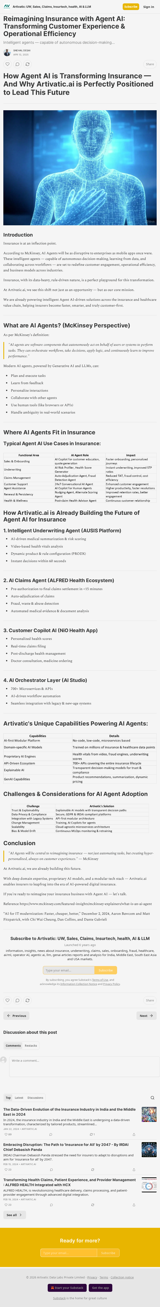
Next (144, 1016)
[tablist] (21, 1045)
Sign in (148, 7)
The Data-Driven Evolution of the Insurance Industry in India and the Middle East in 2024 (69, 1112)
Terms (104, 1277)
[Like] (7, 64)
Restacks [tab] (31, 1046)
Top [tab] (8, 1098)
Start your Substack (69, 1288)
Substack (59, 1298)
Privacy (92, 1277)
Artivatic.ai (29, 1129)
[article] (80, 1122)
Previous (19, 1016)
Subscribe (131, 7)
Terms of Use (100, 980)
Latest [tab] (19, 1098)
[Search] (152, 1098)
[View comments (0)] (17, 64)
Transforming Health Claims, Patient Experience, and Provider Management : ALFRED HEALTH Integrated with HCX (69, 1182)
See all (12, 1215)
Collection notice (122, 1277)
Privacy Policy (111, 984)
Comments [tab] (13, 1046)
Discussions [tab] (35, 1098)
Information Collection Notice (78, 984)
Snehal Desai (21, 50)
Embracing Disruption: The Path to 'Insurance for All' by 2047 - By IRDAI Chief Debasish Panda (66, 1147)
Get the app (100, 1288)
